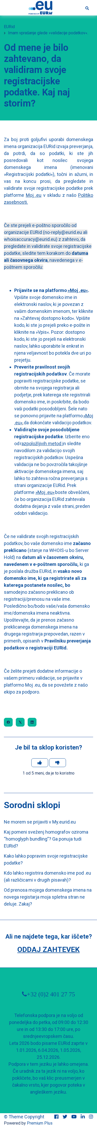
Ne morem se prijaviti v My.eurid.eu (40, 822)
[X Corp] (20, 722)
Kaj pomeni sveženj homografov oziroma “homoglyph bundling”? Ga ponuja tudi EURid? (46, 839)
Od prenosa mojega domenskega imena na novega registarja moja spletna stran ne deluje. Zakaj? (48, 897)
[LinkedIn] (32, 722)
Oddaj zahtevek (48, 949)
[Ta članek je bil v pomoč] (39, 762)
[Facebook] (8, 722)
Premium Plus (40, 1123)
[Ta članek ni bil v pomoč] (57, 762)
